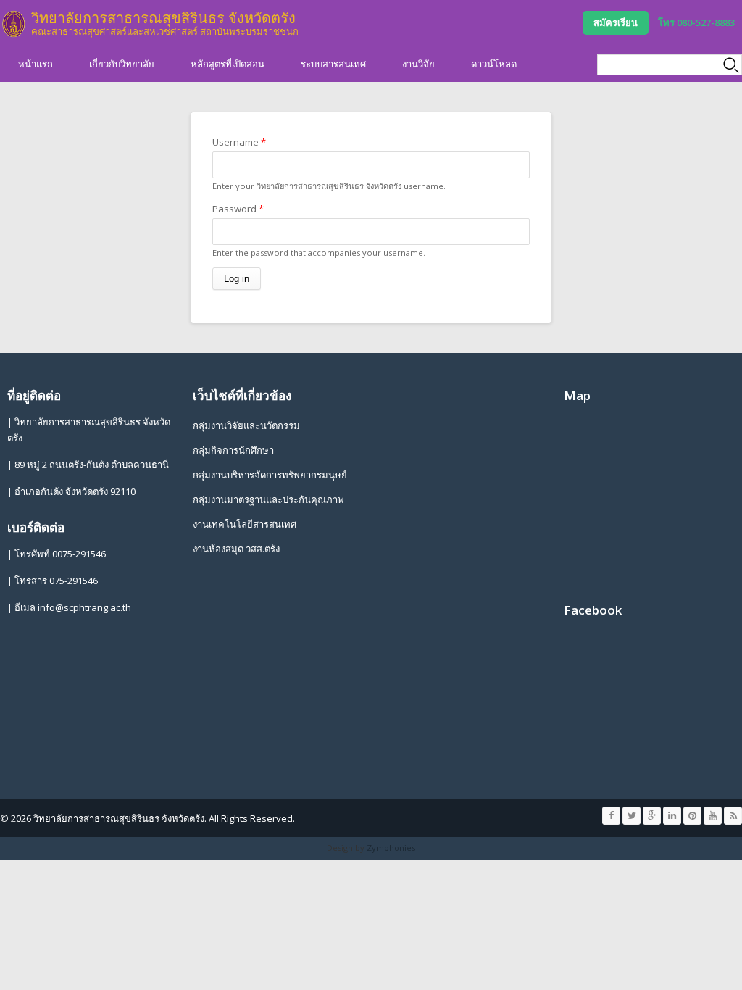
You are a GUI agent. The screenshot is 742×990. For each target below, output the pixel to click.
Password (238, 208)
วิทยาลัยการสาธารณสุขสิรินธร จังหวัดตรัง (163, 18)
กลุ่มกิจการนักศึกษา (233, 450)
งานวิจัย (418, 63)
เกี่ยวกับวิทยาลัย (121, 63)
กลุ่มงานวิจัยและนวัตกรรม (246, 425)
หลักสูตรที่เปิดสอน (227, 63)
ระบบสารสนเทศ (333, 63)
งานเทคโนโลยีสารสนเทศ (244, 524)
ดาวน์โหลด (494, 63)
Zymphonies (391, 847)
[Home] (14, 24)
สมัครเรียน (615, 22)
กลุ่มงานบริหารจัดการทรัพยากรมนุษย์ (270, 474)
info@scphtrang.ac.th (84, 607)
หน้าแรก (35, 63)
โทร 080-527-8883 (696, 22)
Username (239, 142)
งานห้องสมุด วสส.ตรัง (236, 548)
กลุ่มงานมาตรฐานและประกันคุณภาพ (268, 499)
